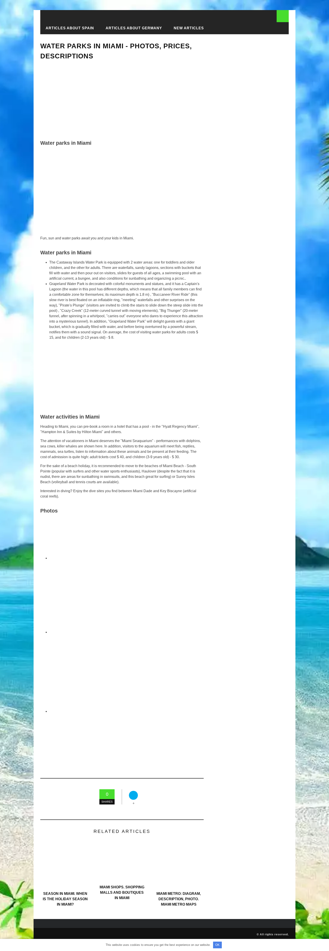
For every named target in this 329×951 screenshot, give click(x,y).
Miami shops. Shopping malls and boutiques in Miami (122, 892)
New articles (189, 28)
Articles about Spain (70, 28)
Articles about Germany (134, 28)
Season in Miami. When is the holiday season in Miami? (65, 899)
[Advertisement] (122, 100)
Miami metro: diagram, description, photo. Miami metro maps (178, 899)
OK (217, 945)
